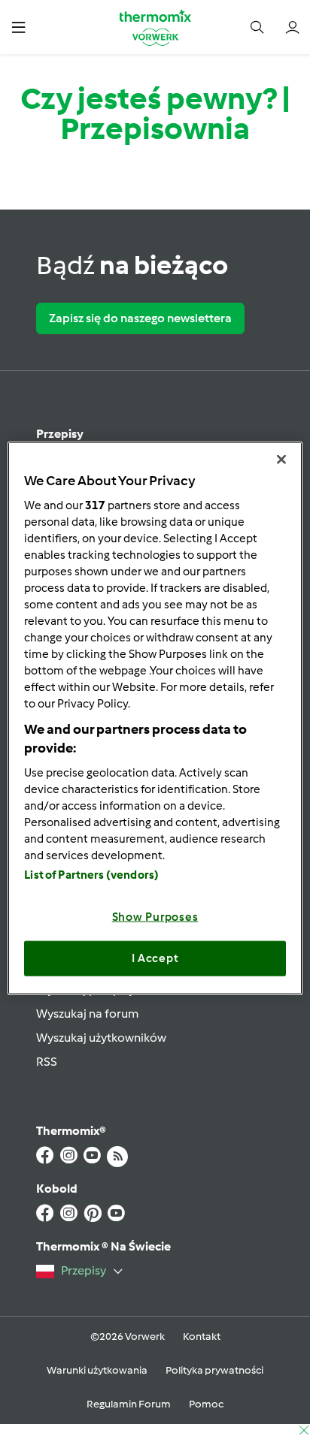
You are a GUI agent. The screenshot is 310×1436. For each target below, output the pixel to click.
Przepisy (60, 434)
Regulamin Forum (129, 1404)
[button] (18, 26)
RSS (46, 1061)
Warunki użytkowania (97, 1370)
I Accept (155, 958)
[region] (155, 718)
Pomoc (206, 1404)
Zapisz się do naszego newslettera (140, 318)
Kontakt (201, 1336)
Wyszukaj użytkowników (101, 1037)
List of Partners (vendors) (91, 874)
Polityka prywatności (214, 1370)
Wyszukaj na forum (87, 1013)
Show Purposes (155, 916)
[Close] (281, 459)
